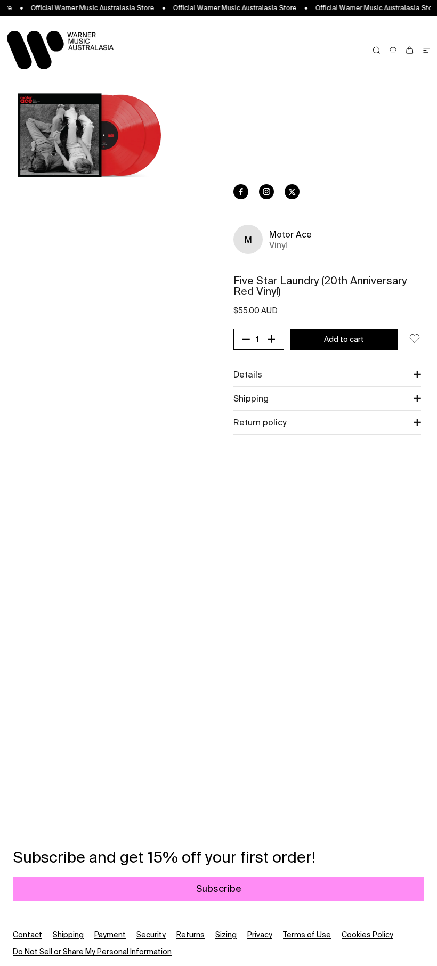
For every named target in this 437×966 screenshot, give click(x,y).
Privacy (259, 934)
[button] (327, 374)
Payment (110, 934)
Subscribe (218, 888)
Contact (27, 934)
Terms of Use (307, 934)
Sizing (226, 934)
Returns (190, 934)
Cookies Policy (367, 934)
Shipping (68, 934)
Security (151, 934)
